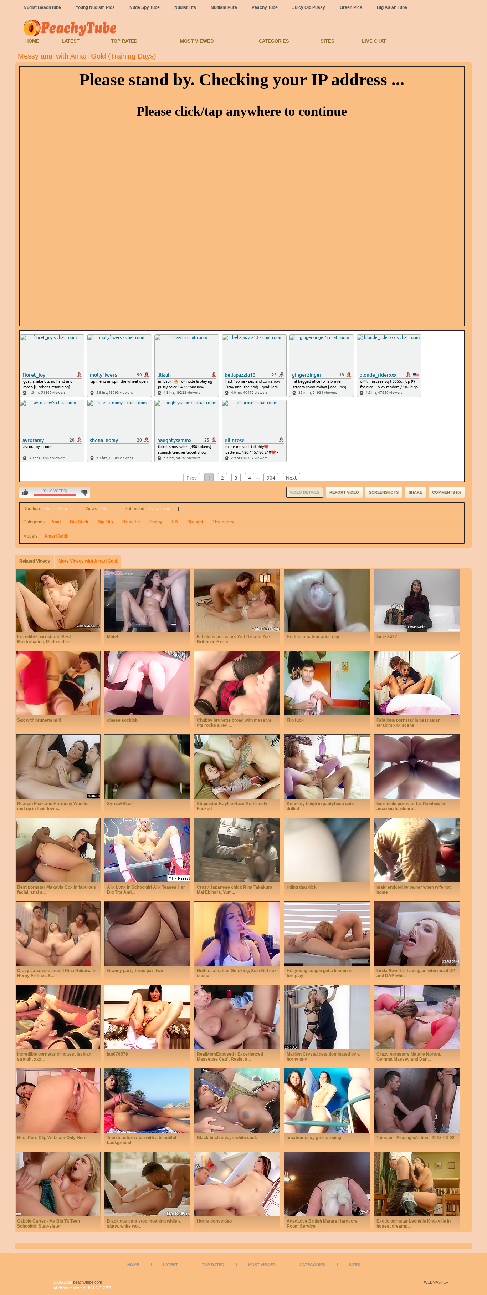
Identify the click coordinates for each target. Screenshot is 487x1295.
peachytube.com (87, 1282)
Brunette (131, 521)
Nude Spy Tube (144, 7)
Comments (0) (446, 492)
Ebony (155, 521)
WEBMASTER (436, 1282)
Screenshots (384, 492)
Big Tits (105, 521)
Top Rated (124, 41)
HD (174, 521)
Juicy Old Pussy (308, 7)
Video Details (304, 492)
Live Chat (374, 41)
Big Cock (79, 521)
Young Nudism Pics (95, 7)
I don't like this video (84, 492)
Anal (56, 521)
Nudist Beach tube (42, 7)
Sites (327, 41)
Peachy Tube (265, 7)
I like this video (25, 492)
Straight (195, 521)
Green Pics (351, 7)
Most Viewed (197, 41)
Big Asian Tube (392, 7)
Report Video (344, 492)
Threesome (224, 521)
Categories (274, 41)
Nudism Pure (224, 7)
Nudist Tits (185, 7)
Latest (71, 41)
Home (32, 41)
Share (415, 492)
